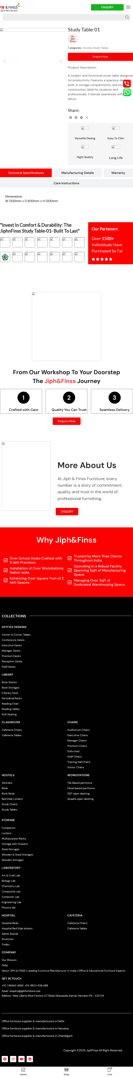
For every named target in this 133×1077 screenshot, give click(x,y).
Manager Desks (11, 650)
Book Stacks (9, 682)
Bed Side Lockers (12, 799)
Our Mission (9, 960)
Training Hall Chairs (78, 762)
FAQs (5, 965)
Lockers (6, 833)
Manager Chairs (77, 740)
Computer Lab (10, 897)
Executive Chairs (77, 735)
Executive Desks (12, 645)
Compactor (9, 828)
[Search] (127, 17)
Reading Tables (11, 709)
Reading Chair (10, 703)
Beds (5, 788)
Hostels (87, 47)
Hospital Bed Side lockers (17, 928)
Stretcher (8, 939)
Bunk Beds (8, 793)
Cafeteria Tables (11, 735)
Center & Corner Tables (16, 634)
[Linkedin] (30, 1059)
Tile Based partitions (79, 783)
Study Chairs (9, 804)
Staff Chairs (74, 756)
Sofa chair (73, 751)
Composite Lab (11, 891)
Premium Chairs (77, 746)
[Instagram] (13, 1059)
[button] (128, 7)
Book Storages (10, 687)
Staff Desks (9, 666)
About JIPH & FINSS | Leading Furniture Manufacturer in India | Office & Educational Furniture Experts (63, 970)
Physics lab (8, 907)
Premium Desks (11, 656)
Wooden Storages (13, 860)
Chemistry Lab (11, 886)
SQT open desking (78, 793)
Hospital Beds (10, 923)
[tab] (26, 173)
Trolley (6, 944)
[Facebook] (5, 1059)
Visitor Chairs (75, 767)
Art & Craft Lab (11, 875)
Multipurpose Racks (14, 838)
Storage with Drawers (15, 844)
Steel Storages (11, 849)
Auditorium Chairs (78, 730)
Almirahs (7, 783)
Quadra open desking (80, 799)
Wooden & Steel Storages (17, 854)
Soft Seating (9, 714)
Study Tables (100, 47)
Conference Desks (13, 640)
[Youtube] (21, 1059)
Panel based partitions (81, 788)
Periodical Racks (12, 698)
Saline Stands (10, 934)
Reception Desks (12, 661)
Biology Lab (8, 881)
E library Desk (10, 693)
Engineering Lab (11, 902)
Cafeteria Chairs (12, 730)
